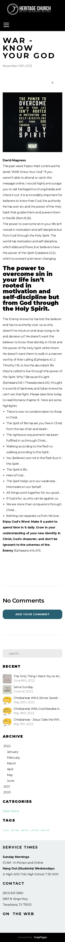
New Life (45, 830)
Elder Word (11, 811)
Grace (5, 830)
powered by (32, 937)
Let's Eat (35, 830)
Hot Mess (14, 830)
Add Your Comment (32, 614)
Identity (25, 830)
